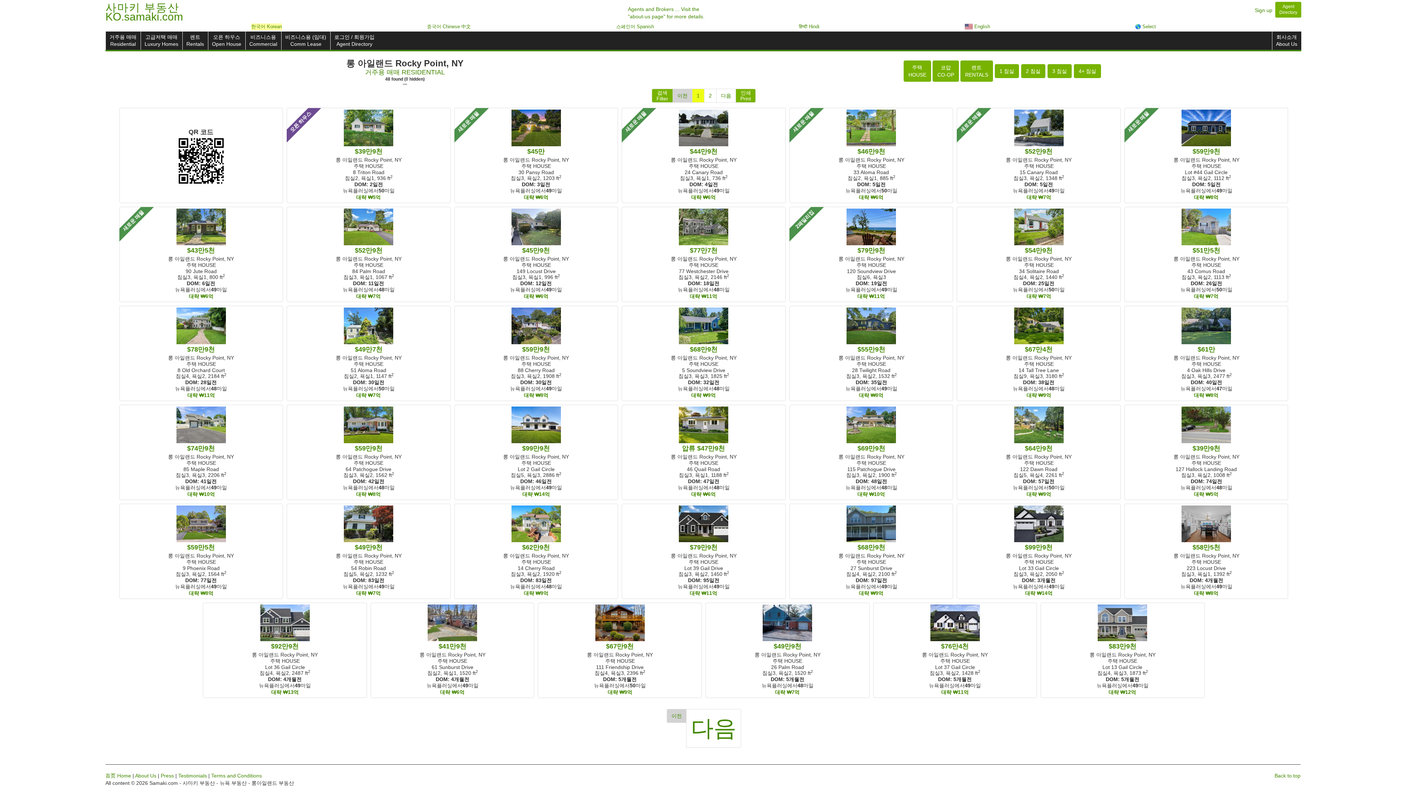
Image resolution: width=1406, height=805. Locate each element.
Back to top (1288, 776)
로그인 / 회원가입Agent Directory (354, 40)
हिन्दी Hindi (809, 26)
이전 (682, 96)
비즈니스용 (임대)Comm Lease (305, 40)
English (981, 26)
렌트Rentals (195, 40)
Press (167, 776)
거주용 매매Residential (123, 40)
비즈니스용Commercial (263, 40)
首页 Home (118, 776)
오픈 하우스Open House (226, 40)
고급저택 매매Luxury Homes (161, 40)
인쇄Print (745, 96)
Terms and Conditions (236, 776)
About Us (145, 776)
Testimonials (192, 776)
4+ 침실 (1087, 71)
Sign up (1263, 10)
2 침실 (1033, 71)
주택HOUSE (917, 71)
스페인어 (635, 26)
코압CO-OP (945, 71)
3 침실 (1059, 71)
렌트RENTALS (976, 71)
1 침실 (1007, 71)
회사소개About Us (1286, 40)
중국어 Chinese (449, 26)
